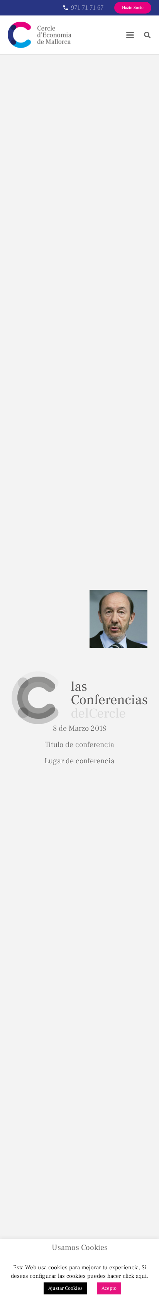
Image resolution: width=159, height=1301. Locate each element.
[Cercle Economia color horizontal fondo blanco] (39, 35)
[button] (130, 35)
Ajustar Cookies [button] (65, 1288)
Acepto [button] (109, 1288)
